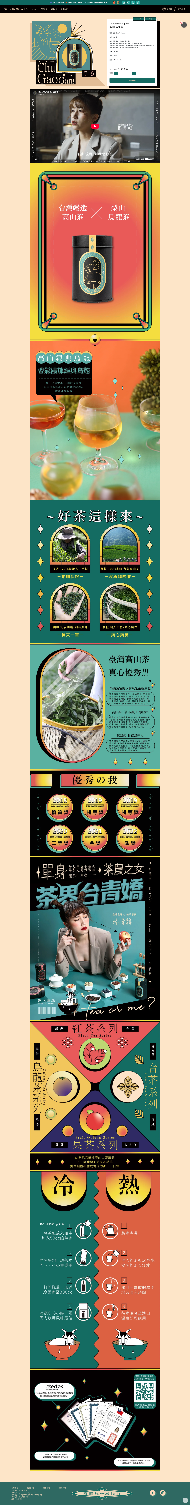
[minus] (116, 73)
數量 (111, 73)
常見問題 (14, 1488)
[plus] (134, 73)
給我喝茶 (43, 9)
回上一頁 (138, 19)
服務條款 (30, 1488)
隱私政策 (62, 1488)
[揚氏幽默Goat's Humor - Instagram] (163, 1493)
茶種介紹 (54, 9)
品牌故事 (64, 9)
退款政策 (46, 1488)
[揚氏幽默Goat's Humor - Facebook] (153, 1493)
